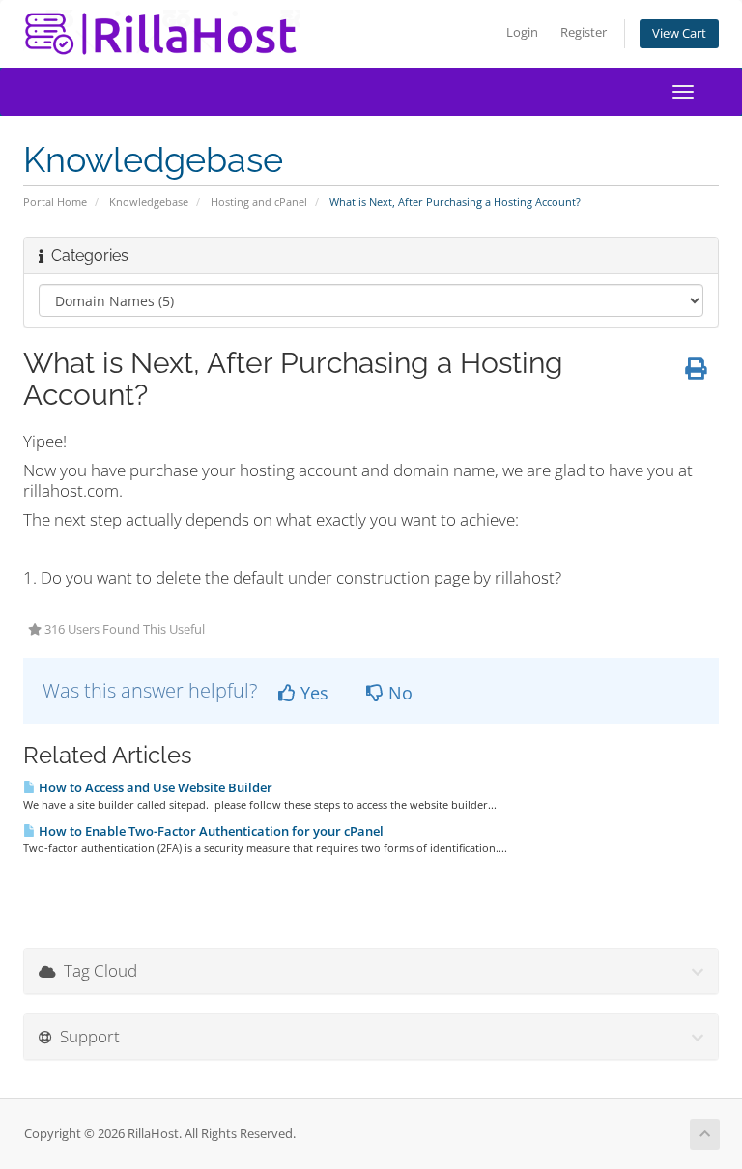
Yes (312, 692)
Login (522, 32)
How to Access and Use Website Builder (154, 787)
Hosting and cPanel (259, 201)
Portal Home (55, 201)
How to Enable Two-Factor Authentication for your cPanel (210, 831)
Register (583, 32)
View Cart (679, 33)
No (398, 692)
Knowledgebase (148, 201)
